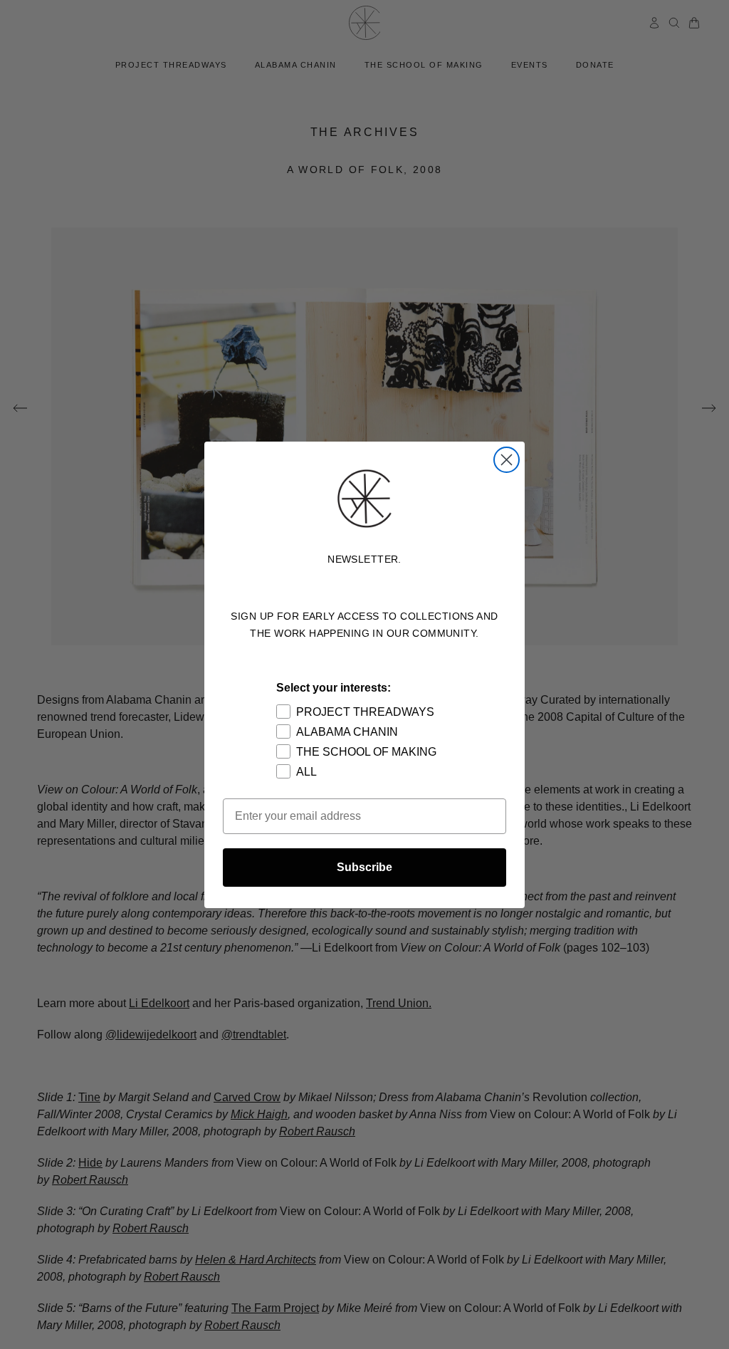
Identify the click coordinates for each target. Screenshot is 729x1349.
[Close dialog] (506, 459)
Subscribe (364, 867)
